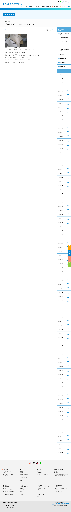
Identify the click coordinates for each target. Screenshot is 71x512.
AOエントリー (69, 259)
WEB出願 (69, 253)
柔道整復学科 (39, 472)
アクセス (21, 475)
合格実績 (4, 488)
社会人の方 (22, 489)
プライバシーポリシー (59, 491)
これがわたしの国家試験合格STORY (10, 489)
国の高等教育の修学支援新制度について (61, 475)
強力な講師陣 (5, 475)
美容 (37, 491)
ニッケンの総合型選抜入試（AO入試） (61, 474)
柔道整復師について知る (41, 488)
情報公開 (56, 489)
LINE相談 (69, 265)
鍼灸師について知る (40, 489)
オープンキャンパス (69, 248)
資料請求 (66, 1)
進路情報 (38, 496)
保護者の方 (22, 491)
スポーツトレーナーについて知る (43, 486)
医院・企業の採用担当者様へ (8, 494)
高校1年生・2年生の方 (24, 486)
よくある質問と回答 (23, 477)
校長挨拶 (21, 471)
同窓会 (21, 480)
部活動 (4, 477)
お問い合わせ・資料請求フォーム (61, 488)
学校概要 (21, 472)
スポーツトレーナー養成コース (9, 474)
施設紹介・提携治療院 (24, 474)
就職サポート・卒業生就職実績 (9, 491)
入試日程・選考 (56, 471)
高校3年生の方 (22, 488)
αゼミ (4, 472)
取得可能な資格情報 (6, 486)
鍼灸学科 (38, 471)
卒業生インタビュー (40, 494)
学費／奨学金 (56, 472)
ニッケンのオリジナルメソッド (9, 471)
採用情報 (21, 494)
